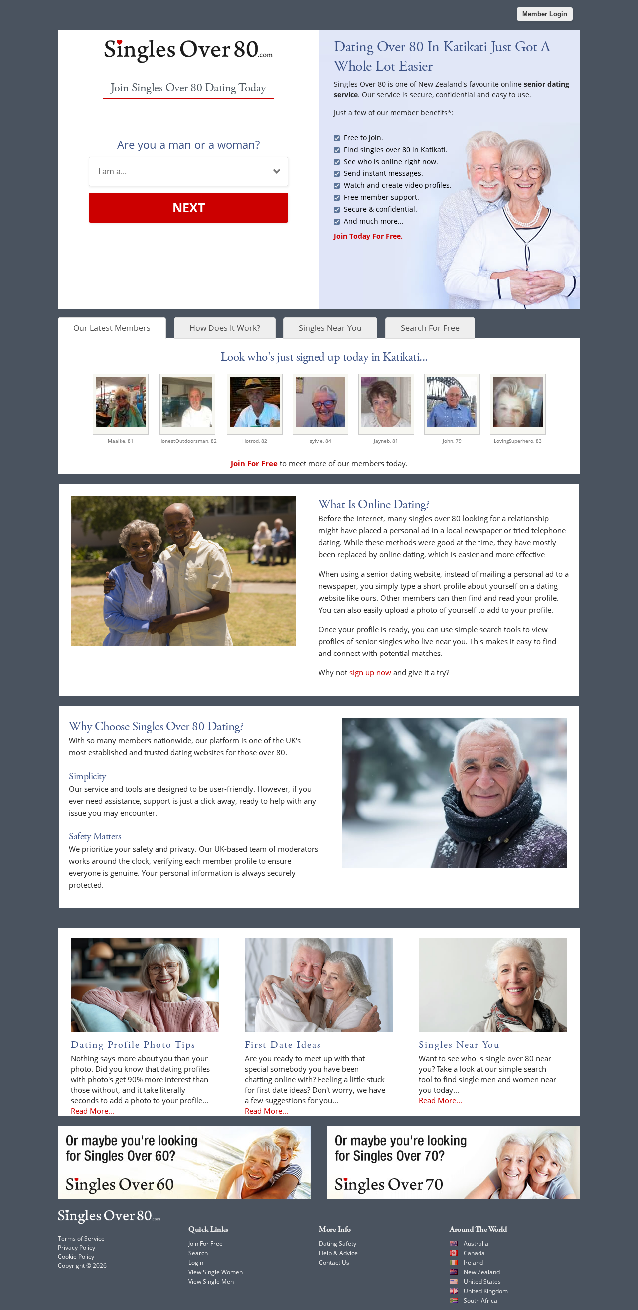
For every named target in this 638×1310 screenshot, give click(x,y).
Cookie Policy (76, 1256)
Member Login (544, 14)
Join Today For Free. (368, 236)
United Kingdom (486, 1291)
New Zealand (482, 1272)
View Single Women (215, 1272)
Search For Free (430, 328)
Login (195, 1262)
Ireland (473, 1262)
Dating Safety (337, 1243)
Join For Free (205, 1243)
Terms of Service (81, 1238)
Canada (474, 1253)
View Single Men (211, 1281)
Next (188, 207)
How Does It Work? (224, 328)
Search (198, 1253)
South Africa (480, 1300)
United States (482, 1281)
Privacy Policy (76, 1247)
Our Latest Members (112, 328)
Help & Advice (338, 1253)
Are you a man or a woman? (188, 144)
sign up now (370, 672)
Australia (476, 1243)
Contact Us (334, 1262)
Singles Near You (330, 328)
